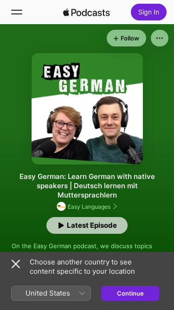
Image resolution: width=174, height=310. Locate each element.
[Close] (16, 264)
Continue (130, 293)
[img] (87, 12)
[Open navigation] (16, 12)
